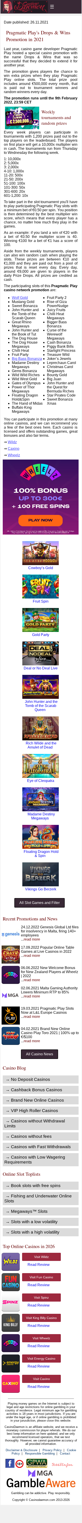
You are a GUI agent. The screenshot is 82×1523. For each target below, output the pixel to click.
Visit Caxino (41, 1379)
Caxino (13, 449)
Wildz (12, 442)
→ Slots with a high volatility (32, 1232)
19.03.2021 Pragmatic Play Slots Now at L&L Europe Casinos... (47, 1012)
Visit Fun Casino (41, 1277)
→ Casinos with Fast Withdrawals (38, 1146)
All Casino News (39, 1054)
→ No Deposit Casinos (27, 1079)
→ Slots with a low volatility (31, 1221)
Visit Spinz (41, 1297)
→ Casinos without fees (28, 1136)
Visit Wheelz (41, 1338)
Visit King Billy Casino (41, 1318)
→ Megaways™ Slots (26, 1211)
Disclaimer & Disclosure (21, 1450)
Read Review (39, 1265)
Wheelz (14, 455)
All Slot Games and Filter (39, 903)
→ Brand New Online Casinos (34, 1100)
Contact (65, 1453)
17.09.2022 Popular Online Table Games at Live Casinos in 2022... (47, 951)
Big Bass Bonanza (27, 359)
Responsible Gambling (40, 1453)
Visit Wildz (41, 1257)
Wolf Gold (20, 298)
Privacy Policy (52, 1450)
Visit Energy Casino (41, 1358)
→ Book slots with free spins (33, 1185)
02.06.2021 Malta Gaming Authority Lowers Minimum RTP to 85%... (49, 992)
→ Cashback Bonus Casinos (33, 1089)
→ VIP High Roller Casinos (31, 1110)
